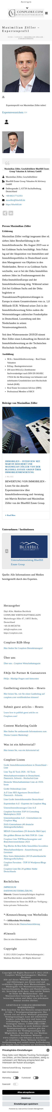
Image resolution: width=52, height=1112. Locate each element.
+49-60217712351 (14, 196)
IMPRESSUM (10, 887)
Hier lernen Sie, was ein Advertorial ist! (21, 750)
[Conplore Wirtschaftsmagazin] (26, 13)
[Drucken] (4, 97)
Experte (19, 37)
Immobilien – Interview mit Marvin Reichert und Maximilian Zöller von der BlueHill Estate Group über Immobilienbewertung (23, 466)
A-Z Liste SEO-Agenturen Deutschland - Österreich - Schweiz (22, 793)
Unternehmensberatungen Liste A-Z (20, 808)
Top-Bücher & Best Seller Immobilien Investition (26, 846)
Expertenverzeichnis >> (14, 112)
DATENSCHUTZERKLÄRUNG (18, 891)
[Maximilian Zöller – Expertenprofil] (26, 68)
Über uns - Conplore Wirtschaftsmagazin (22, 663)
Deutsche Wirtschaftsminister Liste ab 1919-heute (23, 783)
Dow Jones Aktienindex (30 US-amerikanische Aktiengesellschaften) (25, 857)
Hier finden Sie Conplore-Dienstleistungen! (23, 648)
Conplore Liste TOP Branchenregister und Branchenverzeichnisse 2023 (22, 840)
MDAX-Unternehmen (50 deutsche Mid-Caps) (25, 831)
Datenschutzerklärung (30, 924)
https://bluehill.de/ (14, 204)
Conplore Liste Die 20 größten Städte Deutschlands (20, 870)
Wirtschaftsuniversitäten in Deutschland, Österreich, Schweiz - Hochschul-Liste (22, 776)
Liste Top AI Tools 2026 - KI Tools (19, 772)
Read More (11, 515)
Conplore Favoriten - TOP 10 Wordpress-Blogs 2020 (25, 863)
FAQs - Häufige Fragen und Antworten (21, 678)
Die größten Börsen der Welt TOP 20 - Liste (23, 835)
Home (10, 37)
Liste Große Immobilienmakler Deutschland (23, 799)
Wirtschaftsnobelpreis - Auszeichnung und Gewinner (23, 851)
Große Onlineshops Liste (15, 789)
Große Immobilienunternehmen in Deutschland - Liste (26, 766)
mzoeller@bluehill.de (15, 200)
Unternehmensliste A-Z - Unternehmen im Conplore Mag (23, 819)
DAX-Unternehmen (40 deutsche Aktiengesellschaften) (19, 825)
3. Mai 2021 (9, 476)
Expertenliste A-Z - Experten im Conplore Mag (25, 803)
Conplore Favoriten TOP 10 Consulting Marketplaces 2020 (21, 812)
